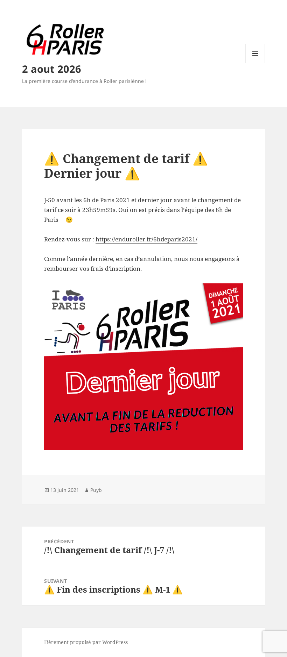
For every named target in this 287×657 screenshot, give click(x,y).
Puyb (96, 490)
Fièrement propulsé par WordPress (86, 642)
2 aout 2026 (51, 69)
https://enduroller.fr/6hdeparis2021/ (146, 239)
